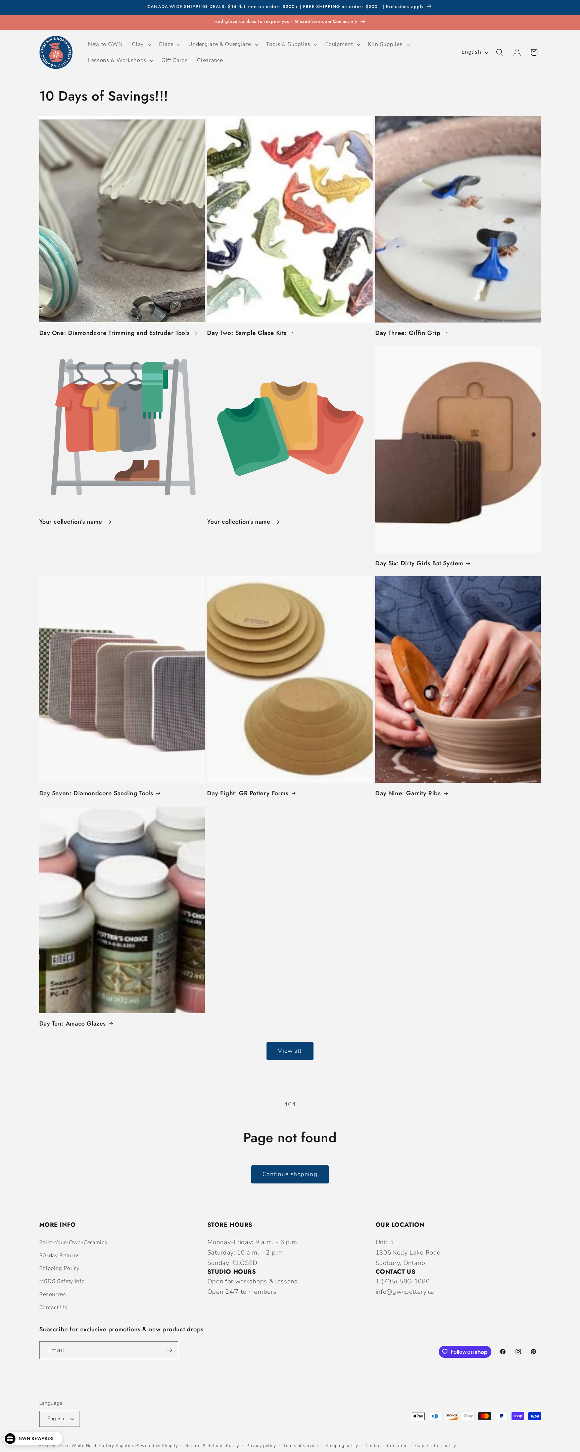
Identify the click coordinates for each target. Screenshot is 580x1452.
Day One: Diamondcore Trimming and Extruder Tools (114, 333)
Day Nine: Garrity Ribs (408, 793)
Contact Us (53, 1307)
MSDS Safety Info (62, 1281)
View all (290, 1051)
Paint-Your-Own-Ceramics (73, 1242)
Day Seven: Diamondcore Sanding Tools (96, 793)
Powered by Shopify (156, 1445)
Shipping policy (342, 1445)
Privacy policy (261, 1445)
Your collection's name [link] (71, 522)
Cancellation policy (435, 1445)
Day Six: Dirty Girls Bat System (419, 563)
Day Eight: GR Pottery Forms (247, 793)
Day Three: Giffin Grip (407, 333)
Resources (52, 1294)
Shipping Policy (59, 1268)
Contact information (386, 1445)
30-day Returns (59, 1255)
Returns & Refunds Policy (212, 1445)
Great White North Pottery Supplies (96, 1445)
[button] (141, 44)
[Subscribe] (169, 1350)
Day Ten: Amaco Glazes (72, 1024)
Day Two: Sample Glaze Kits (247, 333)
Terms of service (300, 1445)
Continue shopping (290, 1174)
